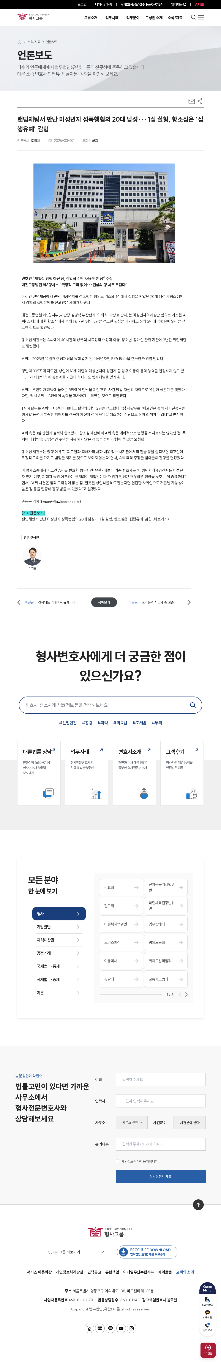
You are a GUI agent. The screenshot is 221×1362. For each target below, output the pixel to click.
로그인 (82, 4)
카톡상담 (207, 1317)
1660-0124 (143, 4)
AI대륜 (199, 4)
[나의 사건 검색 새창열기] (89, 1328)
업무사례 (111, 18)
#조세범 (139, 722)
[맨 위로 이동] (198, 1204)
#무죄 (157, 722)
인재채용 (176, 4)
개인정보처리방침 (69, 1272)
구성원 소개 (154, 18)
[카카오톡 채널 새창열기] (110, 1328)
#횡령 (87, 722)
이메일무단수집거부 (138, 1272)
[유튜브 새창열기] (121, 1328)
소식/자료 (175, 18)
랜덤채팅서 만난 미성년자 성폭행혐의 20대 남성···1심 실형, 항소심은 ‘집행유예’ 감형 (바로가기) (95, 519)
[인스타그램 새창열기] (131, 1328)
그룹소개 (90, 18)
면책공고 (94, 1272)
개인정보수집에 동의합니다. (140, 1161)
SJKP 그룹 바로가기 (64, 1252)
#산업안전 (68, 722)
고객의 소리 (185, 1272)
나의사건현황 (103, 4)
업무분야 (132, 18)
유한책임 (112, 1272)
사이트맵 (165, 1272)
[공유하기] (200, 101)
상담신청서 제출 (161, 1176)
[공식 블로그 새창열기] (100, 1328)
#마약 (103, 722)
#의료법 (120, 722)
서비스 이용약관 (39, 1272)
